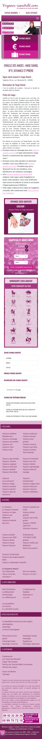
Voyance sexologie (9, 439)
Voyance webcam (30, 434)
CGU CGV (24, 727)
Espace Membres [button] (11, 12)
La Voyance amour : (10, 569)
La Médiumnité (8, 592)
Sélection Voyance (30, 528)
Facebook (8, 358)
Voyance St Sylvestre (10, 554)
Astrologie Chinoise (10, 644)
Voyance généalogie (31, 467)
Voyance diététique (30, 492)
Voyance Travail (24, 54)
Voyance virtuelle (9, 461)
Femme (21, 246)
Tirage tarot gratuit (27, 210)
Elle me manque (29, 571)
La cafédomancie (9, 597)
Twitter (8, 367)
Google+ (8, 363)
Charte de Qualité (34, 727)
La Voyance (7, 507)
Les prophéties (8, 604)
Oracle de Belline (9, 672)
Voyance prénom (9, 489)
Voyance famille (8, 535)
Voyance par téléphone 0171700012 (16, 416)
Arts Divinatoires (8, 589)
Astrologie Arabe (8, 641)
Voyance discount (30, 486)
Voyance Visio (8, 447)
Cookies (17, 727)
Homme (21, 250)
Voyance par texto (30, 447)
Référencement (20, 734)
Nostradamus (28, 535)
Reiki (4, 560)
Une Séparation (8, 571)
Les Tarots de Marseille (11, 659)
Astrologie (6, 627)
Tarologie (6, 674)
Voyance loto (7, 450)
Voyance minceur (30, 489)
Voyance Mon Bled (9, 472)
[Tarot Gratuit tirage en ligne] (21, 223)
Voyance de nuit (29, 461)
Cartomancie (7, 656)
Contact (30, 729)
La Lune (26, 597)
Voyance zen (7, 444)
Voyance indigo (8, 484)
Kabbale (26, 592)
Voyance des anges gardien (13, 557)
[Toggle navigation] (38, 18)
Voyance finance (8, 545)
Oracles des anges (9, 667)
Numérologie (7, 595)
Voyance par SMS (9, 537)
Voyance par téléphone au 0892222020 (17, 403)
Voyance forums (29, 436)
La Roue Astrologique (10, 630)
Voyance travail (8, 543)
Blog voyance (31, 12)
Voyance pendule (9, 486)
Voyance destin (8, 540)
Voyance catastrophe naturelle (14, 562)
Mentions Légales (7, 727)
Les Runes (6, 606)
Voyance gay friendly (10, 459)
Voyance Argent (24, 46)
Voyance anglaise (9, 464)
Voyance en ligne (9, 512)
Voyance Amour (24, 38)
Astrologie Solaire (30, 636)
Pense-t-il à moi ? (30, 574)
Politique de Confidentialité (18, 729)
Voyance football (8, 469)
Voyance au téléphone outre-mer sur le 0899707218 (20, 410)
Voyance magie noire (31, 484)
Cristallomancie (29, 589)
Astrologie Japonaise (31, 644)
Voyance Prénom (14, 210)
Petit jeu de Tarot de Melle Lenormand (17, 664)
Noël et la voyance (30, 548)
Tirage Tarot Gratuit (9, 662)
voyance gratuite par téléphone (18, 174)
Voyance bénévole (9, 467)
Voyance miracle (29, 444)
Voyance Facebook (30, 459)
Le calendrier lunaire (10, 609)
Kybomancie (28, 595)
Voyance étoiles (29, 464)
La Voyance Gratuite (10, 510)
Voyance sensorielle (10, 442)
